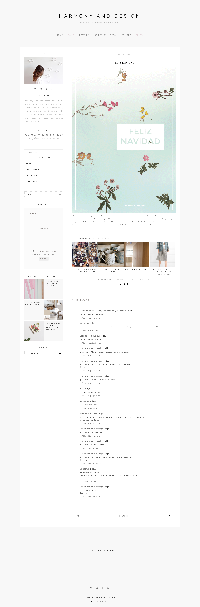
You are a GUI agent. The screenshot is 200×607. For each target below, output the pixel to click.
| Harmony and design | (92, 348)
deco (29, 163)
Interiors (125, 35)
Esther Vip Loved (89, 414)
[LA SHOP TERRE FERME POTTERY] (111, 254)
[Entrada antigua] (170, 515)
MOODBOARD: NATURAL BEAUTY (33, 303)
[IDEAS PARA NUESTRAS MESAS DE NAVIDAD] (85, 254)
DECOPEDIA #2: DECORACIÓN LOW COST (53, 283)
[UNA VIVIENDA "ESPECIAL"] (136, 254)
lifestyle (120, 280)
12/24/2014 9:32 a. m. (90, 318)
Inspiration (99, 35)
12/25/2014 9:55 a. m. (90, 408)
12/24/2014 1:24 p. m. (90, 371)
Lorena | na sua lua (90, 336)
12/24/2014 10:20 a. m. (91, 330)
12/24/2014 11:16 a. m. (90, 343)
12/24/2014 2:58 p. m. (90, 396)
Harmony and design (100, 16)
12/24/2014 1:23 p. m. (90, 355)
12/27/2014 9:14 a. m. (90, 481)
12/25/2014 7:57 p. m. (90, 423)
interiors (31, 175)
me (131, 280)
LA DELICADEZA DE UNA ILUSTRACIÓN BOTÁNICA (53, 326)
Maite (83, 388)
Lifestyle (83, 35)
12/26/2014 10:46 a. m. (91, 448)
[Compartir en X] (121, 284)
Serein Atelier (105, 601)
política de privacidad (43, 254)
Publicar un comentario (87, 502)
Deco (113, 35)
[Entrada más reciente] (78, 515)
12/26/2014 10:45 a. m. (91, 436)
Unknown (85, 323)
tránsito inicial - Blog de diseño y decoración (105, 311)
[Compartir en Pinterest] (128, 284)
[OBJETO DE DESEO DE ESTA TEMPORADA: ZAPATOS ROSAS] (162, 254)
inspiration (32, 169)
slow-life (143, 280)
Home (59, 35)
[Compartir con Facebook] (125, 284)
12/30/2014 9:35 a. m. (90, 496)
